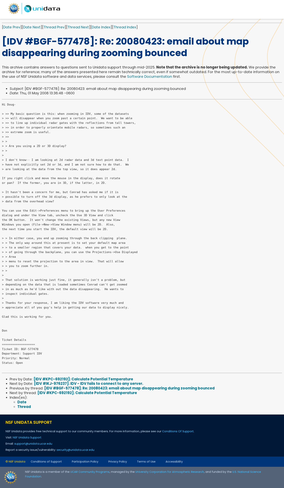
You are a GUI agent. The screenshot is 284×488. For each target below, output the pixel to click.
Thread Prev (54, 27)
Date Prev (11, 27)
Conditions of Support (46, 462)
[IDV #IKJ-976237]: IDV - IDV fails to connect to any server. (88, 383)
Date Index (101, 27)
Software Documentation (149, 76)
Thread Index (124, 27)
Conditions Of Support (178, 431)
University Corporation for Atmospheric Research (169, 472)
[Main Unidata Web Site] (34, 14)
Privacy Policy (117, 462)
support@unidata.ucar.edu (33, 444)
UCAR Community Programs (90, 472)
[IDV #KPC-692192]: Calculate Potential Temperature (83, 379)
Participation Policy (85, 462)
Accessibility (174, 462)
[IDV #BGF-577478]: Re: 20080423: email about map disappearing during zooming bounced (129, 388)
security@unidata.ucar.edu (75, 450)
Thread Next (78, 27)
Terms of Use (146, 462)
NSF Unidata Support (27, 437)
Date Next (32, 27)
